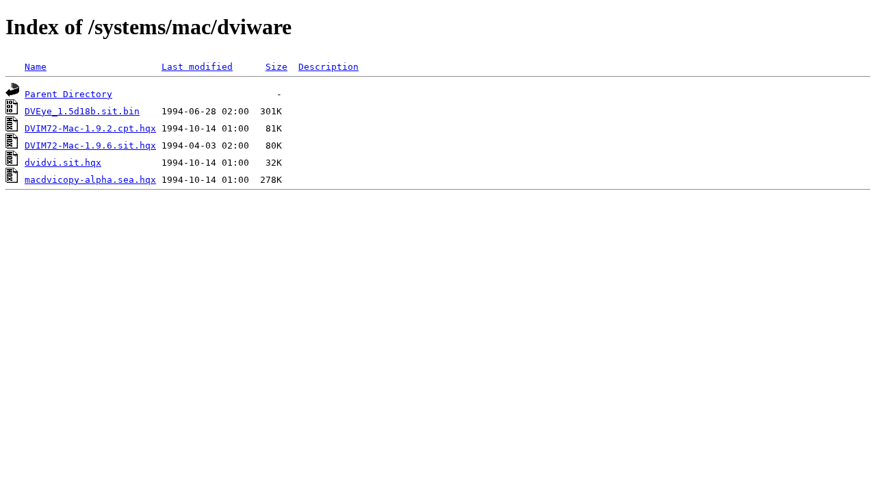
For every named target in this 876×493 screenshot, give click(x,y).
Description (328, 67)
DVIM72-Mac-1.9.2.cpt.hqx (90, 128)
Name (36, 67)
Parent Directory (68, 94)
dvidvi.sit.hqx (63, 162)
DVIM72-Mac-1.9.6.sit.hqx (90, 145)
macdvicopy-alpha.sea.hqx (90, 180)
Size (276, 67)
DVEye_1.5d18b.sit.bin (82, 111)
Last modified (197, 67)
